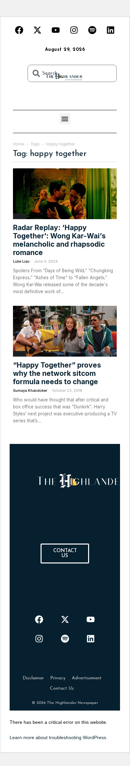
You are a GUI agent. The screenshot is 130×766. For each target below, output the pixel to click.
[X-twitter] (37, 30)
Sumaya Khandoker (30, 390)
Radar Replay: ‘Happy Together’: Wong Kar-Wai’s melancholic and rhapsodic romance (59, 240)
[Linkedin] (110, 30)
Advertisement (87, 678)
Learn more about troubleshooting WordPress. (58, 737)
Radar (19, 216)
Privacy (57, 678)
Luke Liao (21, 261)
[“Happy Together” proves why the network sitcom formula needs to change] (65, 331)
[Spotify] (92, 30)
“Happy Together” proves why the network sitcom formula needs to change (57, 373)
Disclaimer (33, 678)
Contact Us (62, 688)
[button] (65, 118)
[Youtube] (56, 30)
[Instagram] (74, 30)
